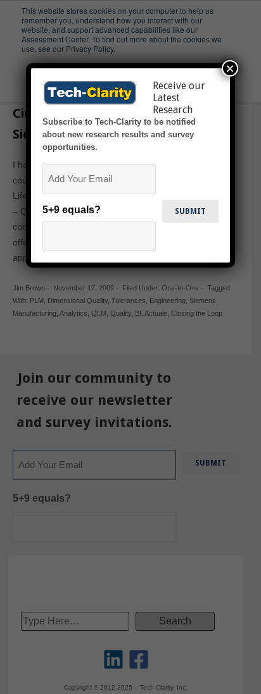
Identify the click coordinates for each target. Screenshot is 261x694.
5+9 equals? (71, 209)
